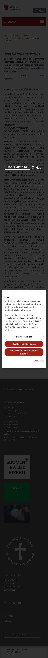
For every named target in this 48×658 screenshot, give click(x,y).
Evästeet (39, 360)
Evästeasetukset (24, 336)
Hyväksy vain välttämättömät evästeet (24, 352)
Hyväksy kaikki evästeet (24, 344)
